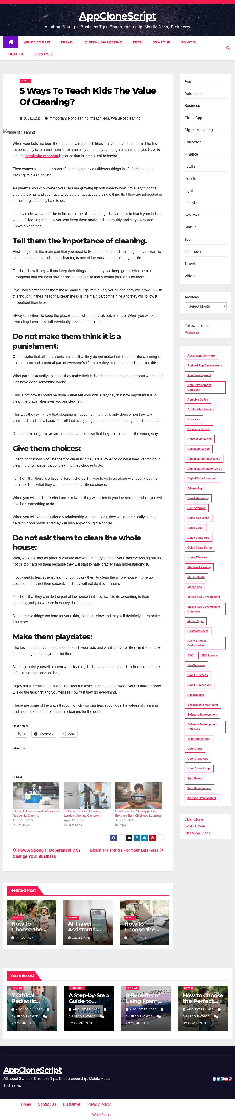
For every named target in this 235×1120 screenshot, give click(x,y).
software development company (202, 727)
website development (201, 798)
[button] (228, 48)
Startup (162, 42)
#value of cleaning (126, 118)
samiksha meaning (41, 156)
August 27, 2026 (87, 1009)
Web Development (199, 788)
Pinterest (192, 332)
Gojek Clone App (198, 537)
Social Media (195, 695)
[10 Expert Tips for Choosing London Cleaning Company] (87, 795)
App (188, 81)
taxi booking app (198, 739)
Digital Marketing (104, 42)
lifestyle (43, 54)
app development (199, 375)
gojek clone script (199, 547)
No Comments (23, 1023)
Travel (67, 42)
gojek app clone (198, 518)
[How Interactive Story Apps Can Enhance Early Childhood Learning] (138, 795)
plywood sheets (197, 631)
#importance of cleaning (69, 118)
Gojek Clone (195, 527)
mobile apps (195, 621)
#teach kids (99, 118)
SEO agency (209, 655)
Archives (192, 297)
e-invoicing (194, 488)
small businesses (199, 685)
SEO (190, 655)
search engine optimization (197, 643)
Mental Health (196, 577)
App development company (199, 387)
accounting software (201, 355)
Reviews (192, 215)
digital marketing (198, 449)
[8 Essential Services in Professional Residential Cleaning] (36, 795)
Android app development (204, 365)
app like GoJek (197, 399)
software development (202, 714)
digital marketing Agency (203, 458)
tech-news (193, 252)
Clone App (193, 118)
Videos (190, 276)
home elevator (197, 557)
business (193, 419)
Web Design (195, 778)
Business (192, 106)
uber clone (194, 748)
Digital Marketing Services (204, 468)
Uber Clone (194, 819)
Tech (137, 42)
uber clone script (199, 768)
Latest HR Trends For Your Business (124, 850)
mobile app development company (203, 609)
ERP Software (196, 508)
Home (26, 1104)
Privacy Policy (99, 1104)
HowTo (188, 42)
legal (189, 191)
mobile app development (203, 597)
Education (193, 142)
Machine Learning (199, 567)
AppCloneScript (117, 16)
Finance (191, 154)
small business (197, 675)
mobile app (194, 587)
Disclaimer (71, 1104)
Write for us (36, 42)
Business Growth (198, 429)
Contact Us (47, 1104)
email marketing (198, 498)
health (15, 54)
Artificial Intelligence (200, 409)
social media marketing (202, 704)
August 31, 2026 (29, 1009)
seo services (196, 665)
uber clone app (197, 758)
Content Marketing (199, 439)
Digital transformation (201, 478)
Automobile (194, 93)
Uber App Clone (198, 833)
